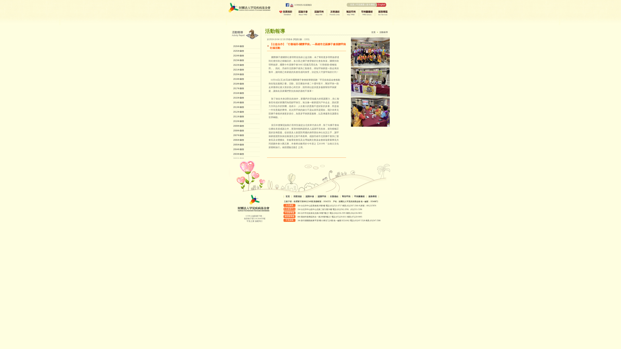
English (381, 4)
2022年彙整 (238, 65)
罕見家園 (360, 4)
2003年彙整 (238, 154)
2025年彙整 (238, 51)
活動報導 (383, 32)
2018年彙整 (238, 84)
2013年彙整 (238, 107)
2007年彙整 (238, 135)
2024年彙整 (238, 55)
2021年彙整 (238, 70)
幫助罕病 (346, 196)
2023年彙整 (238, 60)
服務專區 (372, 196)
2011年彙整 (238, 116)
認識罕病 (322, 196)
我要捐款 (298, 196)
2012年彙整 (238, 112)
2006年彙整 (238, 140)
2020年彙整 (238, 74)
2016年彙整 (238, 93)
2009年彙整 (238, 126)
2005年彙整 (238, 144)
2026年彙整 (238, 46)
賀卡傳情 (370, 4)
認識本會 (310, 196)
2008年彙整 (238, 130)
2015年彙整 (238, 98)
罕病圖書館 (359, 196)
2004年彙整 (238, 149)
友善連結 (334, 196)
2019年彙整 (238, 79)
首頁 (352, 4)
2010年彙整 (238, 121)
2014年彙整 (238, 102)
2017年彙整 (238, 88)
